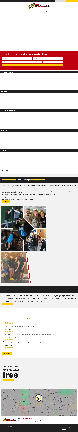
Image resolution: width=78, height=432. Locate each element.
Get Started (6, 11)
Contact (71, 11)
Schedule (36, 11)
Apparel (62, 11)
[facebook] (8, 427)
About (16, 11)
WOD (54, 11)
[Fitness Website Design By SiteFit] (65, 429)
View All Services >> (8, 171)
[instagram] (11, 427)
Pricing (45, 11)
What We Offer (26, 11)
